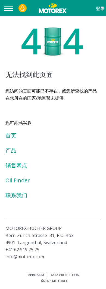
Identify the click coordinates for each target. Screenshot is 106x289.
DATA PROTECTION (64, 275)
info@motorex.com (24, 257)
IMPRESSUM (35, 275)
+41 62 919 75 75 (22, 250)
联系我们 (16, 195)
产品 (10, 150)
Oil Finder (17, 180)
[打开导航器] (9, 8)
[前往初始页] (52, 8)
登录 (100, 8)
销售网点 (16, 165)
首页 (10, 135)
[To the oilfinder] (22, 8)
